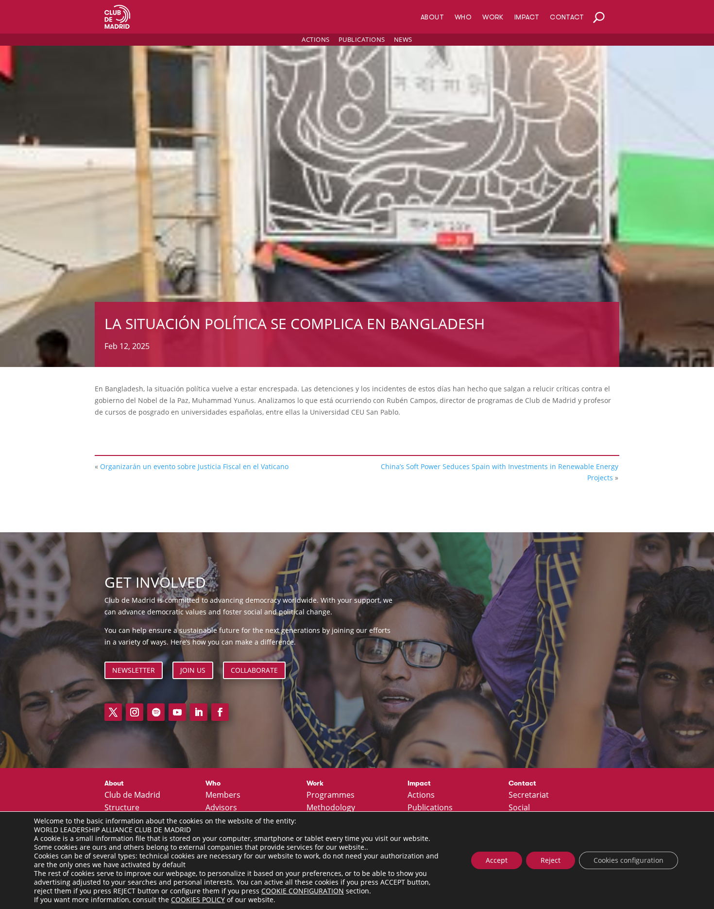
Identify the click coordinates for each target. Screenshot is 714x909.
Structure (121, 808)
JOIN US (192, 670)
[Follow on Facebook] (220, 712)
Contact (567, 17)
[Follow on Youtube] (177, 712)
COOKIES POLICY (198, 899)
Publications (362, 39)
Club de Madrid (132, 795)
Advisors (221, 808)
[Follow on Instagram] (134, 712)
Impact (526, 17)
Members (222, 795)
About (432, 17)
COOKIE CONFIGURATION (302, 891)
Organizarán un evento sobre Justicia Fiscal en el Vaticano (194, 466)
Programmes (330, 795)
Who (463, 17)
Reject (551, 860)
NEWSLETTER (133, 670)
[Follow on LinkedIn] (198, 712)
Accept (497, 860)
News (403, 39)
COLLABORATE (254, 670)
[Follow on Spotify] (156, 712)
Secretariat (529, 795)
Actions (316, 39)
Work (493, 17)
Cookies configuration (628, 860)
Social (519, 808)
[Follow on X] (113, 712)
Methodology (330, 808)
